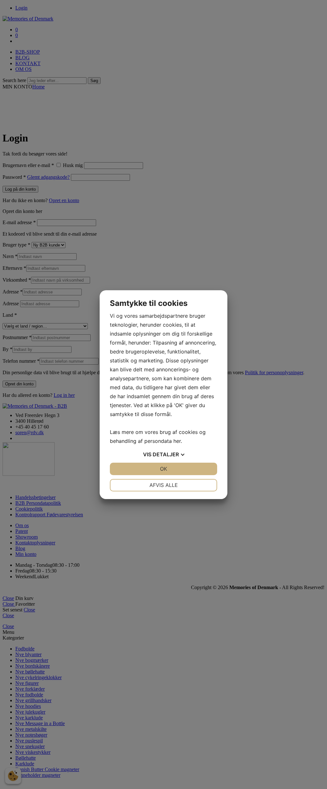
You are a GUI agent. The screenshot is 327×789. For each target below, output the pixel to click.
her (177, 441)
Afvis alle (163, 485)
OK (163, 469)
